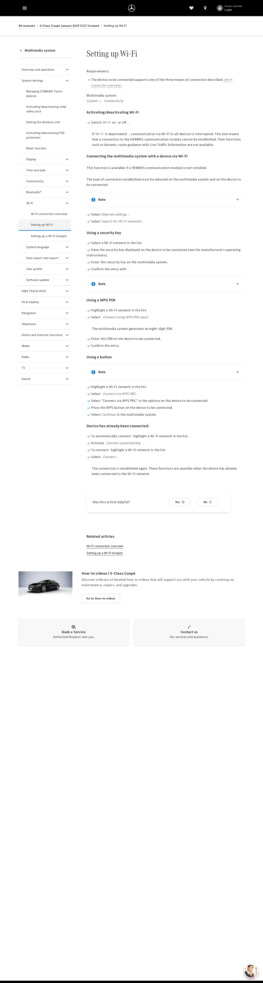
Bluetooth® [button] (34, 192)
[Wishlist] (191, 8)
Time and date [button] (36, 170)
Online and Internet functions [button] (42, 335)
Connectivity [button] (35, 181)
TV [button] (23, 368)
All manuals (26, 26)
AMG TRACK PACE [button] (34, 291)
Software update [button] (37, 280)
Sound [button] (26, 379)
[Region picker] (205, 8)
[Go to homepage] (131, 8)
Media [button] (26, 346)
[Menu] (24, 8)
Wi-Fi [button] (29, 203)
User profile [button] (34, 269)
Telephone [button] (29, 324)
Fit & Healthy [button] (30, 302)
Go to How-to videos (101, 598)
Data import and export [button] (42, 258)
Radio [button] (25, 357)
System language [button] (37, 247)
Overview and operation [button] (38, 70)
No (205, 502)
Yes (177, 502)
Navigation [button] (29, 313)
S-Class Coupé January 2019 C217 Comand (69, 26)
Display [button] (31, 159)
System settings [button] (32, 81)
